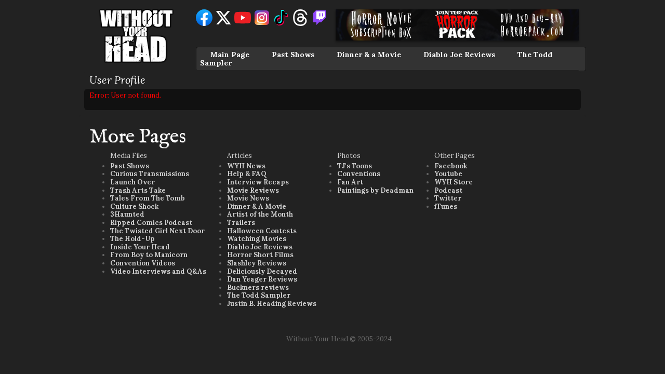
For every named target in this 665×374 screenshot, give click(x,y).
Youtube (448, 173)
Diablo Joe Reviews (459, 54)
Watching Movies (256, 238)
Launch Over (132, 182)
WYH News (246, 166)
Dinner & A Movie (256, 206)
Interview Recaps (258, 182)
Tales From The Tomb (147, 198)
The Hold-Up (132, 238)
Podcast (448, 190)
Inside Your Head (140, 247)
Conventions (358, 173)
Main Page (229, 54)
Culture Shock (134, 206)
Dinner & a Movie (369, 54)
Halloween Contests (262, 230)
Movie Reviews (253, 190)
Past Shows (293, 54)
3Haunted (127, 214)
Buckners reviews (258, 287)
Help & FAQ (247, 173)
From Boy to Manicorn (149, 254)
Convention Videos (142, 263)
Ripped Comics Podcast (151, 222)
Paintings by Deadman (375, 190)
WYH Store (453, 182)
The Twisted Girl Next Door (157, 230)
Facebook (450, 166)
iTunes (445, 206)
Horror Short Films (260, 254)
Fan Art (350, 182)
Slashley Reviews (256, 263)
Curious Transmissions (149, 173)
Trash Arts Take (138, 190)
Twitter (447, 198)
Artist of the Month (260, 214)
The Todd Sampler (258, 295)
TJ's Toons (354, 166)
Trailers (241, 222)
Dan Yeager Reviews (262, 279)
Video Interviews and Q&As (158, 271)
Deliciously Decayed (262, 271)
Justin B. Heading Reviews (271, 303)
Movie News (248, 198)
